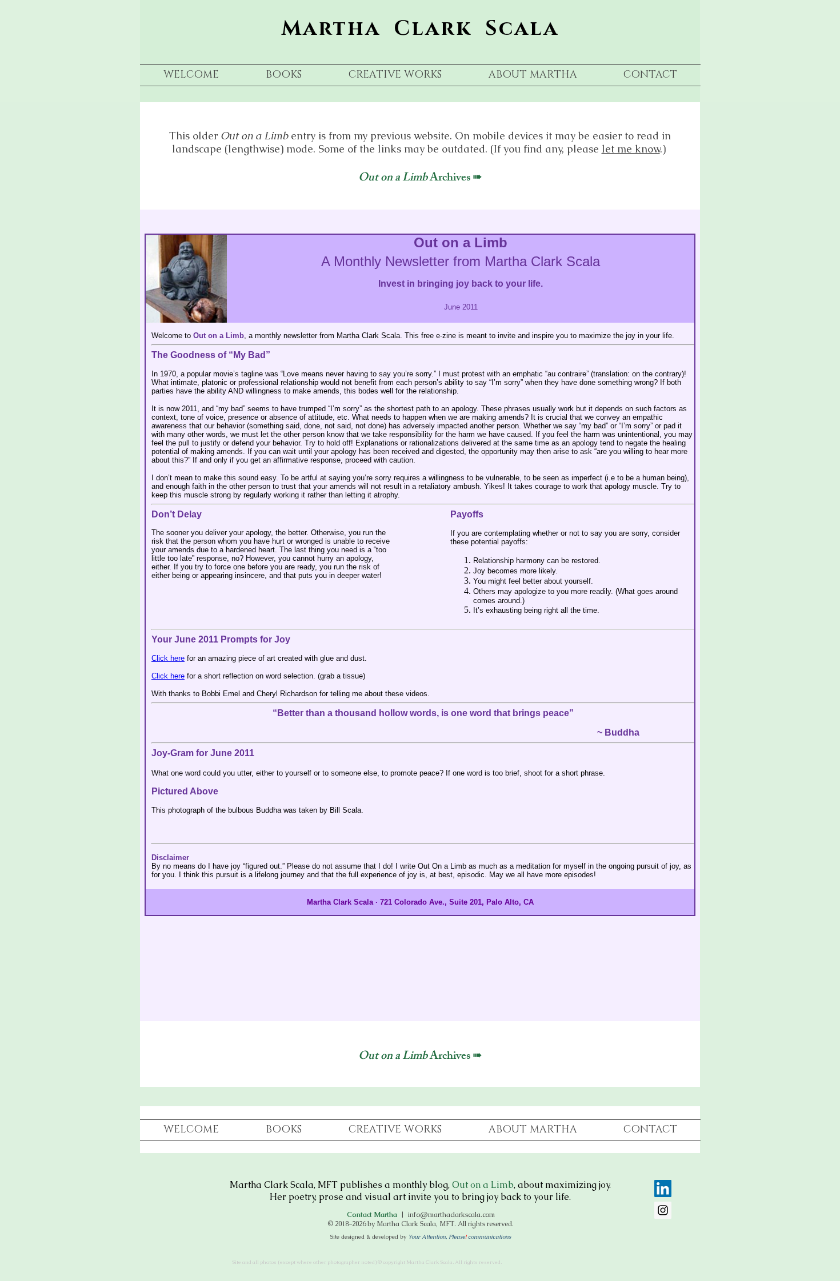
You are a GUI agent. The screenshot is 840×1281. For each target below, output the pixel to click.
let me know (631, 148)
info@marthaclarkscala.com (451, 1214)
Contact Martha (372, 1214)
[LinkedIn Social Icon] (662, 1188)
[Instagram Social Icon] (662, 1210)
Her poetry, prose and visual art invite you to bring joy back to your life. (420, 1197)
